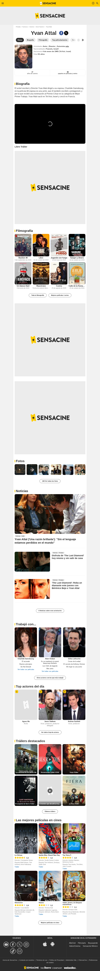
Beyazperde (93, 943)
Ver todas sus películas (26, 669)
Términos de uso (41, 960)
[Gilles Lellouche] (74, 642)
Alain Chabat (50, 659)
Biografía (23, 84)
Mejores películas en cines (50, 923)
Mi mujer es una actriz (74, 667)
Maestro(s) (41, 286)
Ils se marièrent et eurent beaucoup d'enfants (50, 662)
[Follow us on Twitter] (20, 944)
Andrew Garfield (74, 721)
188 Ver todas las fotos (50, 481)
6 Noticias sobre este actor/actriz (50, 611)
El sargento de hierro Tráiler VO (26, 804)
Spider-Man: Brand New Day (49, 855)
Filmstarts (82, 943)
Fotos (20, 461)
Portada (18, 27)
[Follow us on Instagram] (27, 944)
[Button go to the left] (78, 40)
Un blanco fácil (23, 286)
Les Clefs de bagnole (50, 666)
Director (52, 46)
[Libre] (41, 245)
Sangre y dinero (77, 258)
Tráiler (17, 867)
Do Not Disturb (26, 667)
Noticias (22, 491)
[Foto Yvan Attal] (20, 469)
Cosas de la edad (74, 661)
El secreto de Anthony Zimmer (74, 664)
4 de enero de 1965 (51, 51)
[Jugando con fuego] (59, 245)
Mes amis (49, 668)
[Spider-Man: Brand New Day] (50, 838)
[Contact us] (20, 951)
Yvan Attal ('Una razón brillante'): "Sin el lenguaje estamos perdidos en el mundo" (45, 541)
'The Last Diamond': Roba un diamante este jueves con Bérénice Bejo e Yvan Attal (67, 585)
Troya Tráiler (74, 772)
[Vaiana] (50, 886)
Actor (45, 46)
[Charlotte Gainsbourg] (26, 642)
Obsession (19, 903)
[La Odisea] (26, 838)
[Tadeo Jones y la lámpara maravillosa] (74, 886)
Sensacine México (90, 946)
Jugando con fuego (59, 258)
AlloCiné (72, 943)
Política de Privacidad (56, 960)
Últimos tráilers (50, 811)
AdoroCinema (74, 946)
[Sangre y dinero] (77, 245)
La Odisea (18, 855)
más (67, 46)
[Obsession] (26, 886)
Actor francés (40, 27)
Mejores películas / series (60, 295)
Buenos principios (26, 664)
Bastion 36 (23, 258)
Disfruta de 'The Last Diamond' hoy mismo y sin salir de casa (68, 556)
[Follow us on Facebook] (13, 944)
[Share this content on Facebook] (61, 33)
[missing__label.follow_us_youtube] (6, 944)
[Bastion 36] (23, 245)
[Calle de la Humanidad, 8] (77, 273)
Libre (41, 258)
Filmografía (24, 231)
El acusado (26, 661)
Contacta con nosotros (26, 960)
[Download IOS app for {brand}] (46, 944)
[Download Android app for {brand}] (53, 944)
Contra (59, 286)
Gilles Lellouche (74, 659)
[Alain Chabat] (50, 642)
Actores (32, 27)
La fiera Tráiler (74, 804)
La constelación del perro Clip (26, 772)
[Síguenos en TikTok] (13, 951)
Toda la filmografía (37, 295)
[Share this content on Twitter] (66, 33)
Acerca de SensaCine (10, 960)
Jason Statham (50, 721)
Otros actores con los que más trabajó (50, 678)
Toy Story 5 (67, 855)
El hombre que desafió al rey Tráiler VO (50, 804)
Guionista (61, 46)
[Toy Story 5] (74, 838)
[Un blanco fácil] (23, 273)
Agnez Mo (26, 721)
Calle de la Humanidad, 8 (77, 286)
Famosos (25, 27)
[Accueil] (48, 3)
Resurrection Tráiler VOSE (50, 772)
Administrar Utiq (71, 960)
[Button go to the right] (82, 40)
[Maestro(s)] (41, 273)
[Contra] (59, 273)
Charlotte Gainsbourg (26, 659)
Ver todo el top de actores (50, 732)
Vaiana (41, 903)
